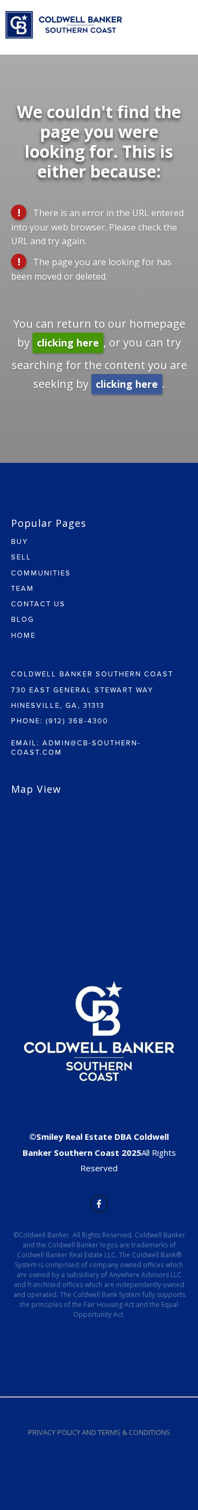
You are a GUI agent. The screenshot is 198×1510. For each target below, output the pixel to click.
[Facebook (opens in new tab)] (99, 1204)
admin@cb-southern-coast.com (76, 747)
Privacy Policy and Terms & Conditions (99, 1432)
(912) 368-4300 (77, 720)
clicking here (68, 342)
